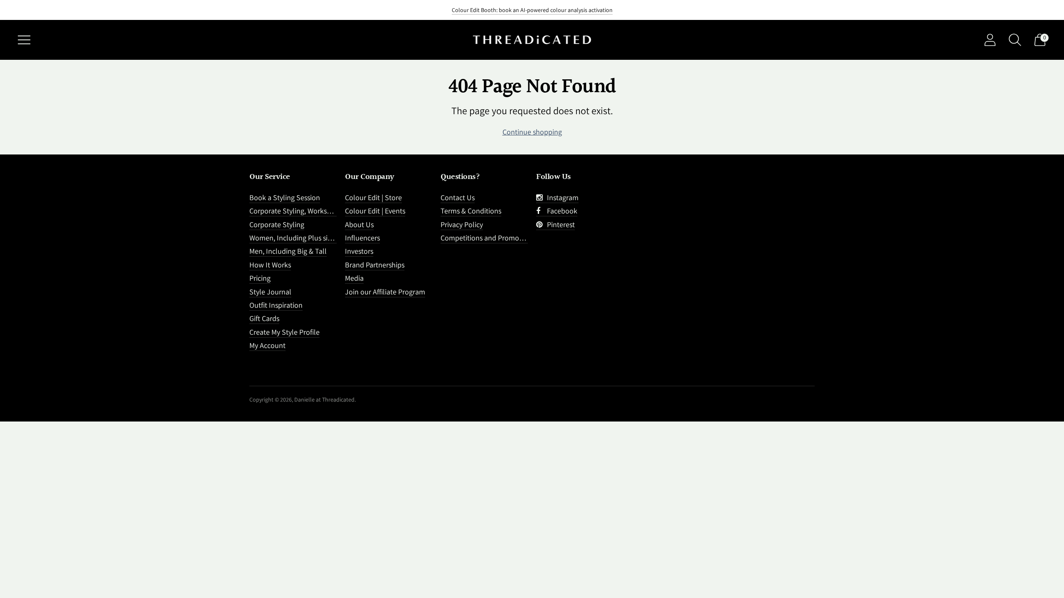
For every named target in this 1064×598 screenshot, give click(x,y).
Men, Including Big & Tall (288, 251)
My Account (267, 345)
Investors (359, 251)
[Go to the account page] (990, 39)
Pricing (260, 278)
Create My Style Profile (284, 332)
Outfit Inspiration (276, 305)
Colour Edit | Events (375, 211)
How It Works (270, 265)
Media (354, 278)
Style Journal (270, 292)
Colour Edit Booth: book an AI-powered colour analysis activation (532, 10)
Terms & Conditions (471, 211)
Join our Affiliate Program (385, 292)
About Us (359, 224)
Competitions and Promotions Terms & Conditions (519, 238)
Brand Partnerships (374, 265)
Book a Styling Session (284, 197)
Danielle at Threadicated (324, 399)
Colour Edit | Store (373, 197)
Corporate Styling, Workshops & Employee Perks (324, 211)
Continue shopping (532, 132)
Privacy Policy (462, 224)
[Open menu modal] (24, 39)
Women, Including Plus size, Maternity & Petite (321, 238)
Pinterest (559, 224)
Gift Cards (264, 318)
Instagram (561, 197)
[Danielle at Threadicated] (532, 40)
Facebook (560, 211)
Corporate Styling (276, 224)
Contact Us (458, 197)
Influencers (362, 238)
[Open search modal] (1015, 39)
